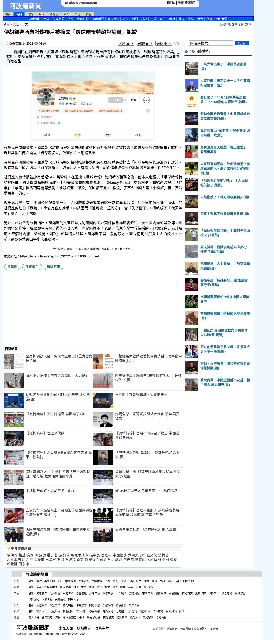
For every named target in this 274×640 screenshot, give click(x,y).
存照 (130, 587)
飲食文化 (41, 611)
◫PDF (248, 24)
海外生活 (94, 593)
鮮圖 (182, 611)
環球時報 (53, 266)
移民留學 (94, 611)
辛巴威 (128, 560)
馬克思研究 (94, 617)
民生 (163, 18)
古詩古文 (187, 593)
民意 (138, 587)
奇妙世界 (144, 611)
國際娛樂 (94, 605)
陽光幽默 (121, 617)
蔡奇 (161, 560)
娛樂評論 (107, 605)
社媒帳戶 (32, 266)
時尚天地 (107, 611)
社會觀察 (68, 611)
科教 (144, 18)
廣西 (30, 555)
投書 (115, 587)
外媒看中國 (51, 587)
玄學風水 (107, 593)
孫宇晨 (94, 555)
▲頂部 (214, 628)
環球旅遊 (158, 611)
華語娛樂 (55, 605)
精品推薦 (121, 605)
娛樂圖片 (134, 605)
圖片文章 (73, 599)
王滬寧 (50, 560)
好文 (107, 587)
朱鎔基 (20, 555)
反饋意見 (171, 628)
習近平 (106, 555)
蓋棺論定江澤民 (51, 617)
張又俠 (152, 555)
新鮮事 (54, 14)
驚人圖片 (33, 617)
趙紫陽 (12, 564)
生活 (41, 14)
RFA (86, 248)
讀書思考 (227, 593)
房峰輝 (152, 560)
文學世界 (47, 599)
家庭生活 (68, 593)
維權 (172, 18)
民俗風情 (171, 611)
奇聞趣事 (121, 611)
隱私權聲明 (200, 628)
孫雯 (80, 560)
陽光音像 (161, 617)
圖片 (222, 18)
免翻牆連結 (186, 2)
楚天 (70, 248)
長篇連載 (60, 599)
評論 (30, 14)
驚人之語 (65, 587)
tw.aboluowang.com (81, 2)
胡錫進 (12, 266)
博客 (88, 14)
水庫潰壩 (14, 560)
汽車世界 (81, 611)
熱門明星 (68, 605)
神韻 (38, 555)
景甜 (46, 555)
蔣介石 (105, 560)
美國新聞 (58, 18)
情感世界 (55, 611)
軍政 (46, 18)
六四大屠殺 (137, 555)
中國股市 (37, 560)
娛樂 (66, 14)
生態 (191, 18)
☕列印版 (225, 24)
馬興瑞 (64, 555)
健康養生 (41, 593)
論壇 (77, 14)
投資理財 (200, 593)
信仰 (209, 18)
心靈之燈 (81, 593)
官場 (153, 18)
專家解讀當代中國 (74, 617)
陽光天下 (135, 617)
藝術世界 (160, 593)
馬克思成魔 (79, 555)
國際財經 (113, 18)
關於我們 (158, 628)
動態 (76, 587)
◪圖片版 (237, 24)
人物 (126, 18)
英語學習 (240, 593)
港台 (200, 18)
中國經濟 (83, 18)
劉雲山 (140, 560)
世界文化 (213, 593)
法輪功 (163, 555)
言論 (39, 587)
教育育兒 (134, 593)
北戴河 (117, 560)
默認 (176, 43)
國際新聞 (98, 18)
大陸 (71, 18)
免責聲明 (185, 628)
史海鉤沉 (55, 593)
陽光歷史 (108, 617)
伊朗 (10, 555)
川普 (54, 555)
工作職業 (121, 593)
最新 (34, 18)
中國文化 (147, 593)
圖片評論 (149, 587)
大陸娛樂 (41, 605)
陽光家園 (148, 617)
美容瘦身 (174, 593)
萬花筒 (133, 611)
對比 (123, 587)
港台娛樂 (81, 605)
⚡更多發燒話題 (19, 548)
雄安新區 (92, 560)
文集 (83, 587)
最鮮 (31, 611)
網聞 (135, 18)
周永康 (24, 564)
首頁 (8, 14)
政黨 (91, 587)
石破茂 (70, 560)
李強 (60, 560)
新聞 (19, 14)
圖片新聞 (188, 581)
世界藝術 (33, 599)
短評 (99, 587)
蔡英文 (171, 560)
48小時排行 (199, 51)
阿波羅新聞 (25, 6)
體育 (182, 18)
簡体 (171, 2)
